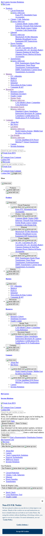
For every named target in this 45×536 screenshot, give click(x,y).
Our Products (7, 468)
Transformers (11, 481)
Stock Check (10, 492)
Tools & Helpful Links (9, 488)
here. (13, 421)
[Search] (25, 151)
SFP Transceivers (30, 41)
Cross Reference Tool (14, 495)
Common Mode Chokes (24, 24)
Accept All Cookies (22, 531)
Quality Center (11, 497)
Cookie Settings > (22, 525)
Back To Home (21, 423)
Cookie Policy (7, 520)
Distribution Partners (34, 437)
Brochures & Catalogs (33, 113)
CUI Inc (18, 140)
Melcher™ (19, 142)
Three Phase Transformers (25, 66)
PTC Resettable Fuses (28, 15)
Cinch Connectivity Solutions (17, 455)
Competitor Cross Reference (27, 103)
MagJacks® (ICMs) (23, 37)
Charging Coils (21, 30)
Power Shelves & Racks (32, 54)
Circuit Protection (12, 473)
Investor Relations (17, 2)
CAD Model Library (23, 102)
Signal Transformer (31, 142)
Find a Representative (18, 437)
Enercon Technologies (14, 457)
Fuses (17, 15)
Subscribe (5, 435)
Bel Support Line (7, 440)
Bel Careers (5, 2)
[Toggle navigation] (16, 173)
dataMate (26, 140)
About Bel (10, 451)
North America (21, 131)
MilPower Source (12, 460)
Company (9, 120)
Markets (9, 74)
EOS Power (34, 140)
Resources (10, 89)
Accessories (19, 17)
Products (9, 8)
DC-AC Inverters (31, 50)
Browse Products (8, 423)
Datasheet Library (22, 111)
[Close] (6, 183)
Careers (9, 453)
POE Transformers (22, 63)
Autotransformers (32, 67)
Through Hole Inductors (32, 26)
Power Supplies (12, 479)
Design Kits (31, 30)
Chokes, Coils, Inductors (15, 475)
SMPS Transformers (23, 70)
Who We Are (6, 446)
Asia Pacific (26, 133)
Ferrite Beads (20, 28)
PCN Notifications (33, 118)
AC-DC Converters (23, 48)
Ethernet (9, 477)
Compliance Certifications (25, 116)
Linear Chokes (31, 28)
